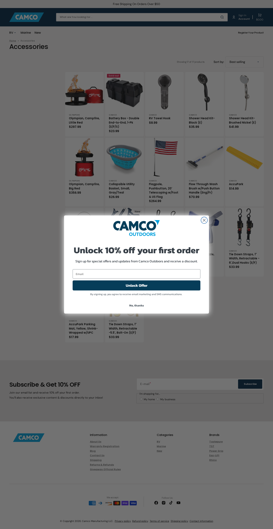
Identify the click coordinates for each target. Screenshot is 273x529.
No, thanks (136, 305)
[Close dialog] (204, 220)
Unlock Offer (136, 285)
